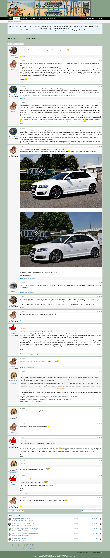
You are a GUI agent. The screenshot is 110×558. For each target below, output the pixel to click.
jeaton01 (14, 525)
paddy (10, 41)
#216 (100, 460)
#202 (100, 60)
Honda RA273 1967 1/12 (20, 539)
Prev (10, 44)
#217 (100, 475)
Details (74, 556)
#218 (100, 497)
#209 (100, 311)
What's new (24, 18)
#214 (100, 423)
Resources (41, 18)
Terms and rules (81, 552)
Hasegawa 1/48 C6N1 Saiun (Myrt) (23, 524)
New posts (10, 21)
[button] (29, 18)
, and (29, 82)
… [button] (15, 44)
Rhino (97, 530)
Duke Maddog (95, 535)
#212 (100, 371)
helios (13, 530)
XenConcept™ (57, 556)
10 (19, 44)
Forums (16, 18)
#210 (100, 325)
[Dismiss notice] (101, 25)
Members (50, 18)
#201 (100, 47)
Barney (97, 525)
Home (10, 18)
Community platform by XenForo (55, 555)
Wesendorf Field (26, 520)
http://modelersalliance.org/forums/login (41, 30)
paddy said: (23, 328)
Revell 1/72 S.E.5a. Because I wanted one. (25, 534)
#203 (100, 86)
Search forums (17, 21)
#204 (100, 103)
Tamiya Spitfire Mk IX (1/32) (21, 519)
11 (22, 44)
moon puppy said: (25, 479)
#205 (100, 128)
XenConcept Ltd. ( (69, 556)
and (28, 278)
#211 (100, 358)
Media (33, 18)
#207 (100, 282)
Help (94, 552)
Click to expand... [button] (61, 388)
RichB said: (23, 375)
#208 (100, 296)
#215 (100, 437)
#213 (100, 408)
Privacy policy (89, 552)
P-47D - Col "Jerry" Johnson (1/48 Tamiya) (25, 529)
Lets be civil (23, 540)
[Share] (98, 47)
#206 (100, 146)
